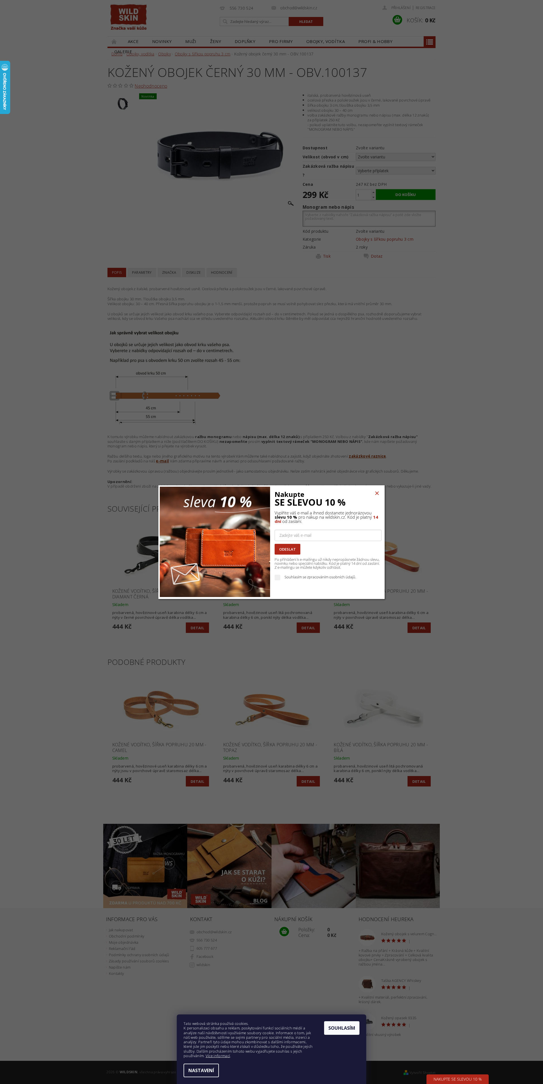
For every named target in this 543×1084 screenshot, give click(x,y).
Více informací (218, 1055)
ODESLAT (287, 549)
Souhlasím (341, 1028)
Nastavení (201, 1070)
